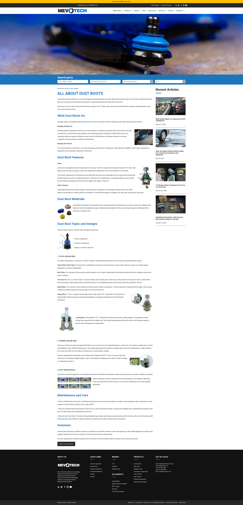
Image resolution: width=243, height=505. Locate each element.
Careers (171, 11)
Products (127, 11)
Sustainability (116, 481)
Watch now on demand (66, 444)
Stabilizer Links (138, 469)
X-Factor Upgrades (95, 463)
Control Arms (137, 463)
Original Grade (116, 469)
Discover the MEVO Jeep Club (121, 1)
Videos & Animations (96, 469)
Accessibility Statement (158, 502)
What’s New (117, 11)
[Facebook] (181, 5)
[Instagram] (183, 5)
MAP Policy (131, 502)
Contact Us (179, 11)
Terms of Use (147, 502)
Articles (92, 474)
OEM (143, 11)
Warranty (114, 489)
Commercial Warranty (118, 491)
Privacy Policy (138, 502)
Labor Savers (94, 466)
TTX (113, 463)
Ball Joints (137, 466)
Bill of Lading (115, 486)
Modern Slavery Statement (119, 483)
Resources (151, 11)
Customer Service (166, 5)
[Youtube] (186, 5)
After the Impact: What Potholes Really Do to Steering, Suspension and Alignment (169, 153)
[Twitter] (178, 5)
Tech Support (155, 5)
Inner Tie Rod (137, 476)
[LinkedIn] (176, 5)
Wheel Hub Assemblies (140, 482)
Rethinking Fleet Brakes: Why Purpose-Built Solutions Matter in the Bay (170, 218)
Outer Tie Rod (138, 474)
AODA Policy (182, 502)
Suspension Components (141, 471)
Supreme (114, 466)
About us (162, 11)
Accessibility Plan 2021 (171, 502)
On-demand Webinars (96, 471)
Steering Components (140, 479)
